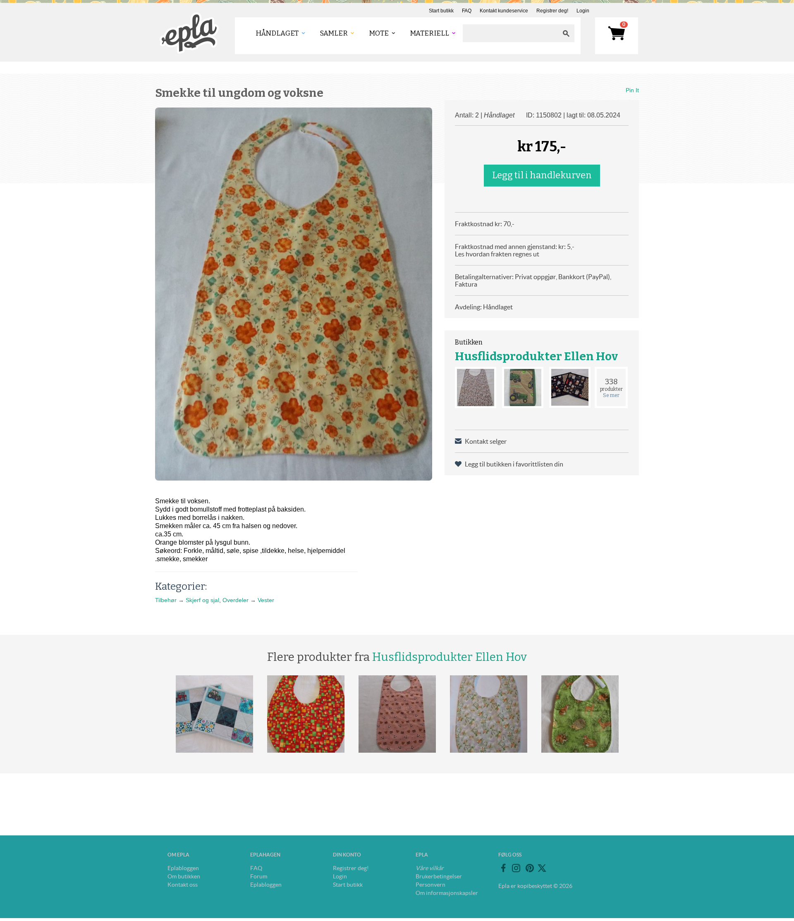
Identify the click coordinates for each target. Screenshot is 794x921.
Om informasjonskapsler (447, 893)
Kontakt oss (182, 884)
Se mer (611, 395)
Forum (258, 876)
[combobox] (510, 33)
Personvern (430, 884)
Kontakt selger (486, 441)
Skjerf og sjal (202, 600)
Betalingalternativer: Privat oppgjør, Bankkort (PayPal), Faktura (533, 280)
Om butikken (183, 876)
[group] (293, 294)
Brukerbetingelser (439, 876)
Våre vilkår (430, 868)
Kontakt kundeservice (504, 11)
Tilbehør (166, 600)
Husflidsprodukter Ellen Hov (536, 356)
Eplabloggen (183, 868)
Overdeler (235, 600)
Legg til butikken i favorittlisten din (514, 464)
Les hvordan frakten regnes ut (497, 254)
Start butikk (441, 11)
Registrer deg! (552, 11)
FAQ (466, 11)
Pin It (632, 90)
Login (582, 11)
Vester (266, 600)
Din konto (347, 854)
